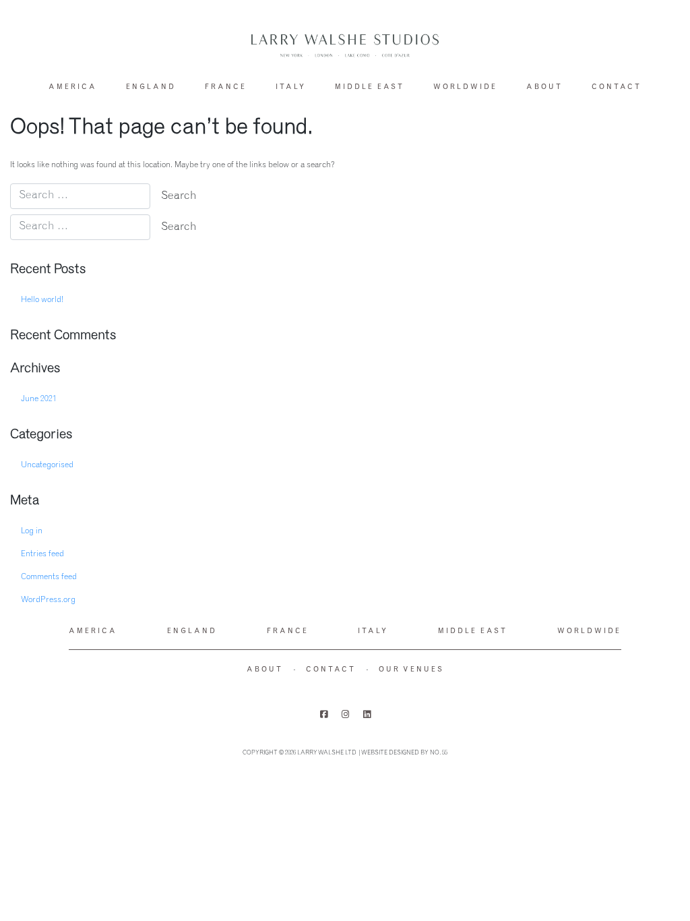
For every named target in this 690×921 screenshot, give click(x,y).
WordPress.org (48, 600)
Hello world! (42, 300)
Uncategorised (47, 465)
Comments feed (49, 577)
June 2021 (39, 399)
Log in (31, 531)
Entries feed (42, 554)
